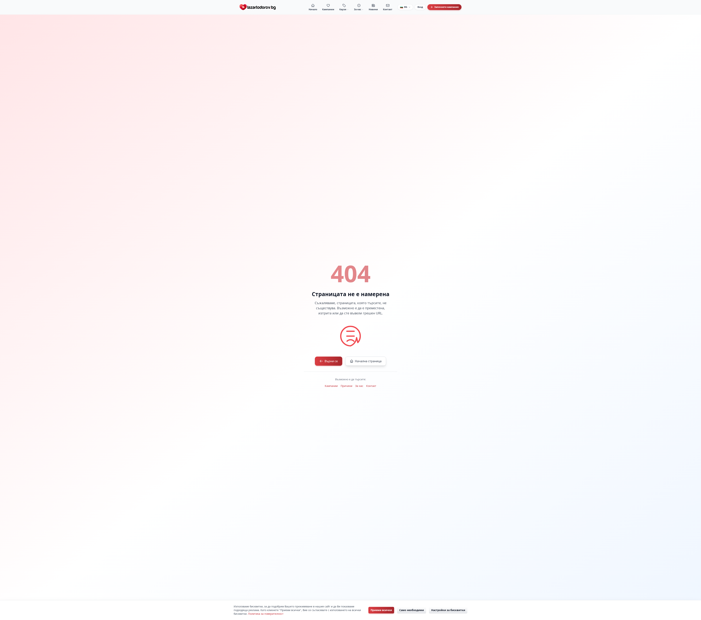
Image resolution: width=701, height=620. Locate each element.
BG (403, 7)
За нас (359, 386)
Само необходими (411, 610)
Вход (420, 7)
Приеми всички (381, 610)
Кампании (331, 386)
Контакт (371, 386)
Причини (346, 386)
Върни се (331, 361)
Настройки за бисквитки (448, 610)
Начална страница (368, 361)
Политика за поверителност (266, 613)
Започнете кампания (446, 7)
